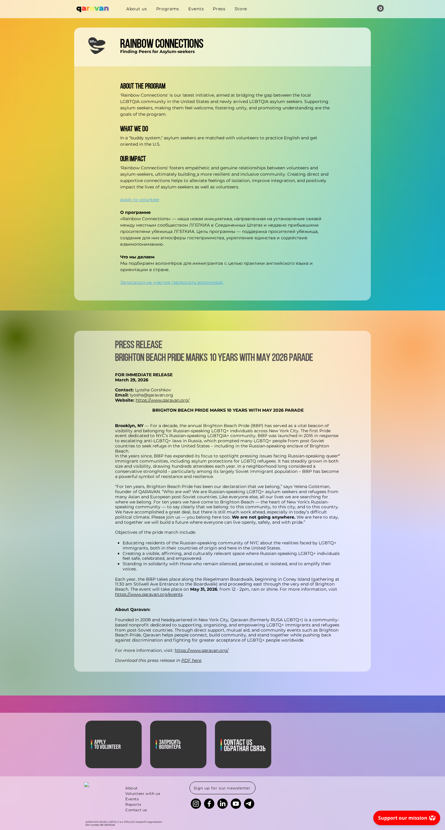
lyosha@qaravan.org (151, 395)
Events (132, 799)
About (131, 788)
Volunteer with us (142, 793)
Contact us (136, 810)
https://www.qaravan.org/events (149, 594)
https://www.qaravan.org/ (163, 400)
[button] (380, 8)
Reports (133, 804)
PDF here (191, 660)
